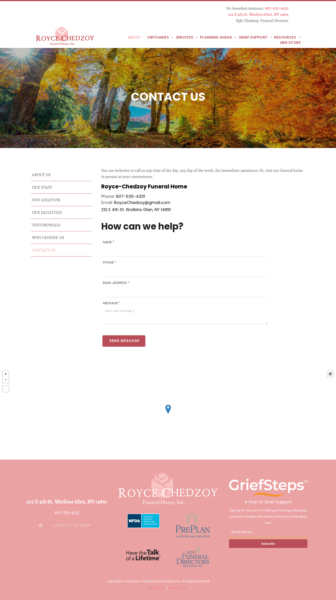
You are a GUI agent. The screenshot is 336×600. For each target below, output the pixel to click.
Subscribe (268, 543)
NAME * (108, 242)
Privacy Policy (156, 587)
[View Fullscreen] (6, 389)
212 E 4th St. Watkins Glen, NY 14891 (258, 14)
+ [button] (6, 374)
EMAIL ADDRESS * (116, 282)
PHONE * (109, 262)
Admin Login (220, 581)
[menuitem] (136, 37)
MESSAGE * (111, 303)
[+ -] (168, 414)
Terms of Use (177, 587)
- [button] (6, 380)
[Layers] (330, 374)
